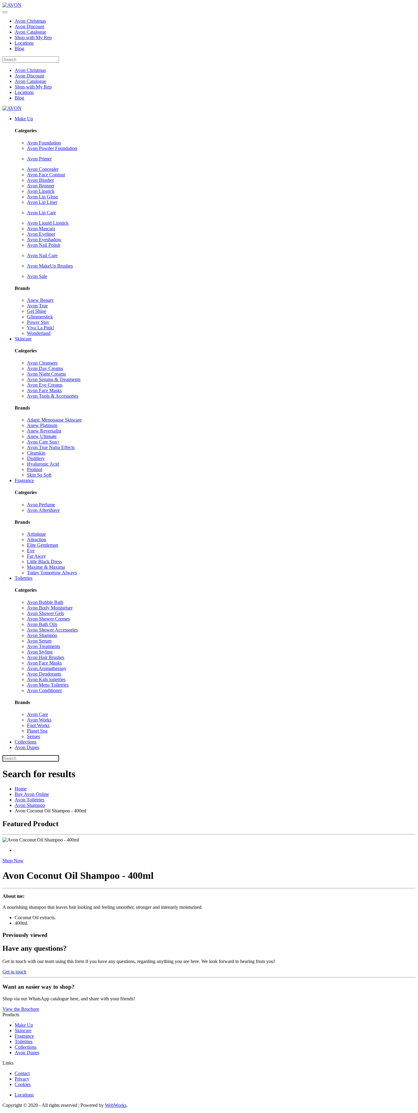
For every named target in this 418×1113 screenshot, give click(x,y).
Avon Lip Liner (42, 202)
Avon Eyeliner (41, 234)
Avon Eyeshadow (44, 239)
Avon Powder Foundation (52, 148)
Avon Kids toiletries (46, 679)
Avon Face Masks (44, 390)
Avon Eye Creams (44, 385)
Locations (24, 43)
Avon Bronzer (40, 185)
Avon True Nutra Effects (51, 447)
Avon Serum (39, 640)
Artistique (36, 534)
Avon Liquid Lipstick (48, 223)
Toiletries (23, 578)
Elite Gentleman (42, 545)
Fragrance (24, 480)
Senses (33, 736)
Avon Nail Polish (43, 245)
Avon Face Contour (46, 174)
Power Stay (38, 322)
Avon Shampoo (42, 635)
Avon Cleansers (42, 362)
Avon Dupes (27, 747)
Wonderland (38, 333)
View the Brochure (20, 1009)
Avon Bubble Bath (45, 602)
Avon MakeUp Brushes (50, 265)
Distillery (36, 458)
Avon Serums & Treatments (53, 379)
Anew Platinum (42, 425)
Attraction (36, 539)
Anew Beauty (40, 300)
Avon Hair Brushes (45, 657)
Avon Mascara (41, 228)
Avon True (37, 305)
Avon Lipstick (40, 191)
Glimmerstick (40, 316)
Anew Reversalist (44, 430)
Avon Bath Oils (42, 624)
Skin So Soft (39, 475)
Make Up (24, 118)
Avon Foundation (44, 142)
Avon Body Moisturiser (50, 607)
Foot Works (38, 725)
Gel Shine (36, 311)
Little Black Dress (44, 561)
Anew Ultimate (42, 436)
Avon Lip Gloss (42, 196)
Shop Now (13, 860)
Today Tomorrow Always (52, 572)
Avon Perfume (41, 504)
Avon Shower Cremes (48, 618)
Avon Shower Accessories (52, 629)
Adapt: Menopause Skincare (54, 419)
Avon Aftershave (43, 510)
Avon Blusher (40, 180)
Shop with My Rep (33, 37)
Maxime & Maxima (46, 567)
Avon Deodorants (44, 673)
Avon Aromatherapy (46, 668)
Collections (25, 741)
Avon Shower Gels (45, 613)
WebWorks (115, 1105)
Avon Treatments (43, 646)
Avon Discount (29, 26)
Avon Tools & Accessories (52, 396)
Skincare (23, 338)
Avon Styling (40, 651)
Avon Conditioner (44, 690)
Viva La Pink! (40, 327)
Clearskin (36, 452)
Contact (22, 1073)
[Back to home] (11, 5)
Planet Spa (37, 730)
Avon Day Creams (45, 368)
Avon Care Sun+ (43, 441)
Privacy (22, 1078)
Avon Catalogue (30, 32)
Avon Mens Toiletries (48, 685)
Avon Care (37, 714)
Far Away (36, 556)
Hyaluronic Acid (43, 464)
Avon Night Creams (46, 374)
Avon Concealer (42, 169)
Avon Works (39, 719)
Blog (19, 48)
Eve (31, 550)
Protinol (34, 469)
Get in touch (14, 971)
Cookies (23, 1084)
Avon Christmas (30, 21)
